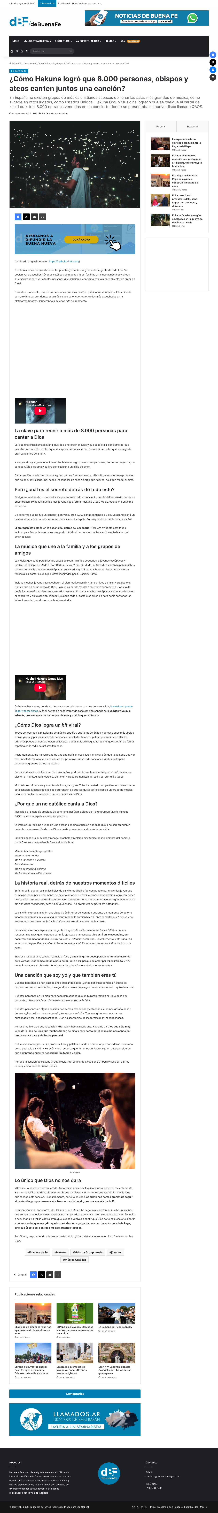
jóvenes (116, 1252)
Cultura (63, 41)
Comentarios (75, 1393)
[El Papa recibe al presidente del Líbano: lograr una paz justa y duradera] (160, 200)
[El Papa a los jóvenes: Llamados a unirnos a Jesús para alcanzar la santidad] (75, 1313)
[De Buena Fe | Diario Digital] (35, 21)
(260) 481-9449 (154, 1488)
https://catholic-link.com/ (64, 261)
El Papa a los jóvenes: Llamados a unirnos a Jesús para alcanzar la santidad (75, 1330)
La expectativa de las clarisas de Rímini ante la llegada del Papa (186, 143)
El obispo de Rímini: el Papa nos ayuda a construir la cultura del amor (94, 3)
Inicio (15, 41)
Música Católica (75, 1259)
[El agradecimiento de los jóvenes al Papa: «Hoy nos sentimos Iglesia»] (75, 1353)
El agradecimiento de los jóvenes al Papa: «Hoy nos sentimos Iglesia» (72, 1370)
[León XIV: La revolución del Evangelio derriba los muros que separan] (116, 1353)
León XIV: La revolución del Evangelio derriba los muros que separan (114, 1370)
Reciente (192, 126)
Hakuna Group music (89, 1252)
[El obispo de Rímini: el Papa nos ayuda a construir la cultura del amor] (33, 1313)
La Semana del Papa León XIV (115, 1326)
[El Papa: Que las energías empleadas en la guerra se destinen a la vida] (160, 220)
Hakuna (61, 1252)
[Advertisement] (177, 264)
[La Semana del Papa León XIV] (116, 1313)
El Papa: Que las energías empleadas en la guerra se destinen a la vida (187, 219)
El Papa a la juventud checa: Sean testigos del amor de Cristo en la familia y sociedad (32, 1370)
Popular (161, 126)
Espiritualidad (89, 41)
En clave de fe (27, 63)
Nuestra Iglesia (38, 41)
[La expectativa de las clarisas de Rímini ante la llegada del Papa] (160, 143)
